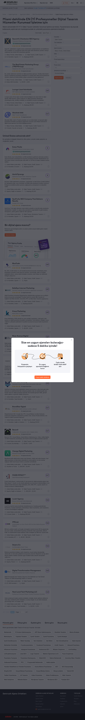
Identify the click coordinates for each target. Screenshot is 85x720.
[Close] (72, 340)
